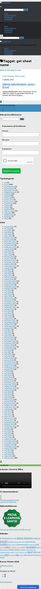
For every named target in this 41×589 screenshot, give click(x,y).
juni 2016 (7, 431)
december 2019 (10, 362)
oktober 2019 (9, 366)
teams (2, 555)
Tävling (7, 205)
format (27, 542)
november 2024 (10, 262)
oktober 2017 (9, 405)
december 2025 (10, 241)
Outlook (7, 196)
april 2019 (8, 375)
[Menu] (1, 6)
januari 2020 (9, 360)
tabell (30, 552)
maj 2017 (7, 413)
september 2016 (10, 426)
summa (21, 552)
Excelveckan (9, 188)
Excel (5, 76)
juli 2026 (7, 228)
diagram (28, 538)
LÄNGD (2, 547)
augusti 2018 (9, 390)
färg (9, 545)
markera (14, 547)
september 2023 (10, 287)
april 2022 (8, 315)
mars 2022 (8, 317)
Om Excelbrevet (10, 15)
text (7, 554)
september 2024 (10, 266)
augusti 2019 (9, 369)
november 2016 (10, 422)
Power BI (7, 198)
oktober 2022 (9, 305)
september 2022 (10, 307)
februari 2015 (9, 458)
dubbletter (37, 538)
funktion (4, 544)
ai (1, 538)
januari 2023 (9, 300)
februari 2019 (9, 379)
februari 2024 (9, 277)
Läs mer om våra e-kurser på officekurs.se (15, 529)
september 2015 (10, 446)
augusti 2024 (9, 268)
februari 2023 (9, 298)
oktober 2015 (9, 445)
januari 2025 (9, 258)
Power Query (9, 201)
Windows (7, 216)
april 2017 (8, 414)
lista (37, 544)
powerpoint (5, 550)
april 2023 (8, 294)
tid (10, 555)
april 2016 (8, 435)
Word (6, 218)
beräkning (6, 538)
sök (25, 552)
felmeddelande (18, 542)
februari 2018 (9, 399)
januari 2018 (9, 401)
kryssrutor (31, 545)
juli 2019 (7, 371)
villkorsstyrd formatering (32, 555)
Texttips (11, 76)
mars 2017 (8, 416)
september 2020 (10, 347)
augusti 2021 (9, 328)
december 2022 (10, 302)
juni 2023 (7, 290)
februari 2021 (9, 337)
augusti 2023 (9, 288)
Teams (6, 207)
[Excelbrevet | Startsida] (5, 2)
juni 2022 (7, 311)
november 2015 (10, 443)
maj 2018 (7, 394)
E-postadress (7, 149)
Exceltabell (11, 542)
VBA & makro (20, 76)
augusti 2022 (9, 309)
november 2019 (10, 364)
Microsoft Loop (9, 190)
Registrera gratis (11, 170)
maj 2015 (7, 452)
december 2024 (10, 260)
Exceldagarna (9, 186)
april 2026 (8, 234)
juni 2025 (7, 251)
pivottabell (31, 547)
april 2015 (8, 454)
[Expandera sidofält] (1, 102)
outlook (23, 547)
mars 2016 (8, 437)
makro (7, 547)
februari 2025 (9, 256)
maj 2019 (7, 373)
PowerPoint (8, 203)
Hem (6, 13)
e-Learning (8, 19)
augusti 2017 (9, 409)
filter (23, 542)
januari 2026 (9, 240)
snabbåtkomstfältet (5, 552)
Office (18, 547)
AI (5, 183)
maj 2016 (7, 433)
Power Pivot (8, 199)
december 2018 (10, 383)
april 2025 (8, 253)
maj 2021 (7, 332)
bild (11, 538)
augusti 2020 (9, 349)
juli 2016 (7, 430)
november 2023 (10, 283)
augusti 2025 (9, 249)
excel (3, 541)
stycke (17, 552)
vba (17, 555)
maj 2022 (7, 313)
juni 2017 (7, 411)
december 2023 (10, 281)
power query (14, 550)
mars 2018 (8, 398)
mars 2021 (8, 335)
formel (32, 542)
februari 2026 (9, 238)
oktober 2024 (9, 264)
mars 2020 (8, 356)
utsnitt (13, 555)
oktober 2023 (9, 285)
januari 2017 (9, 420)
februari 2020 (9, 358)
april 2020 (8, 354)
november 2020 (10, 343)
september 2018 (10, 388)
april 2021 (8, 334)
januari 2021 (9, 339)
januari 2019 (9, 381)
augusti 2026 (9, 226)
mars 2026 (8, 236)
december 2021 (10, 320)
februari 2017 (9, 418)
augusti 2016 (9, 428)
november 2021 (10, 322)
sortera (12, 552)
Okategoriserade (10, 192)
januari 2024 (9, 279)
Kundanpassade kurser (10, 500)
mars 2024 (8, 275)
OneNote (7, 194)
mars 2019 (8, 377)
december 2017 (10, 403)
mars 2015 (8, 456)
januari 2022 (9, 319)
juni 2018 (7, 392)
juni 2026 (7, 230)
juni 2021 (7, 330)
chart (14, 538)
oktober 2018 (9, 386)
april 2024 (8, 273)
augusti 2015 (9, 448)
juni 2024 (7, 270)
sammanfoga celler (31, 550)
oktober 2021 (9, 324)
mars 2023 (8, 296)
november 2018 (10, 384)
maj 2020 (7, 352)
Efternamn (5, 140)
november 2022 (10, 303)
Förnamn (5, 131)
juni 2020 (7, 351)
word (2, 557)
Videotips (7, 213)
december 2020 (10, 341)
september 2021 (10, 326)
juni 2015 (7, 450)
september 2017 (10, 407)
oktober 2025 (9, 245)
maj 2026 (7, 232)
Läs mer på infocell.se (8, 502)
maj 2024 (7, 271)
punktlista (23, 550)
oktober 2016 (9, 424)
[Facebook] (5, 109)
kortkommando (22, 545)
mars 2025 (8, 255)
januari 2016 (9, 439)
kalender (13, 544)
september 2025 (10, 247)
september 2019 (10, 367)
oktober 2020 (9, 345)
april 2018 (8, 396)
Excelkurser (8, 17)
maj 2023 (7, 292)
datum (20, 538)
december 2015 (10, 441)
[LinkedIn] (5, 111)
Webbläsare (8, 215)
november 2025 (10, 243)
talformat (36, 552)
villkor (21, 555)
